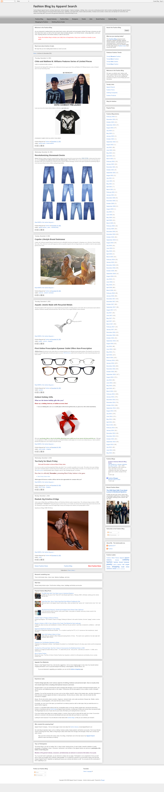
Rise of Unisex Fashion (40, 653)
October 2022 (110, 139)
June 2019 (110, 248)
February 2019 (111, 259)
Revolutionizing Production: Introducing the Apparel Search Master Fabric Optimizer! (62, 609)
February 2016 (111, 360)
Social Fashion (100, 19)
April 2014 (109, 422)
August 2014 (110, 411)
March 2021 (110, 189)
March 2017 (110, 324)
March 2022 (110, 158)
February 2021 (111, 192)
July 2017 (109, 312)
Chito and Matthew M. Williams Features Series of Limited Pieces (63, 61)
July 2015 (109, 380)
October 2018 (110, 270)
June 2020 (110, 214)
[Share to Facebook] (41, 146)
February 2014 (111, 427)
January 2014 (110, 430)
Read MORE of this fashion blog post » (44, 222)
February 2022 (111, 161)
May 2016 (109, 352)
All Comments (112, 535)
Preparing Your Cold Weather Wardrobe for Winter (47, 642)
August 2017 (110, 310)
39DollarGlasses (67, 353)
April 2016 (109, 354)
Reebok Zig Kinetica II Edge (47, 499)
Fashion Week (111, 557)
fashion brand (42, 143)
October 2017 (110, 304)
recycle (45, 341)
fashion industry (74, 727)
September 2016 (111, 340)
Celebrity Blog (112, 19)
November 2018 (111, 268)
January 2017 (110, 329)
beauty (117, 560)
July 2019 (109, 245)
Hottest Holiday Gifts (44, 397)
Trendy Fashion (114, 56)
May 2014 (109, 419)
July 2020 (109, 212)
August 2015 (110, 377)
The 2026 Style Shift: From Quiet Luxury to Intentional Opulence (58, 593)
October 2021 (110, 169)
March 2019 (110, 256)
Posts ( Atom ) (71, 570)
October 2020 (110, 203)
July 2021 (109, 178)
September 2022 (111, 141)
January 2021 (110, 195)
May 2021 (109, 183)
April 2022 (109, 155)
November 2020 (111, 200)
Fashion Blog (39, 19)
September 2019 (111, 240)
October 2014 (110, 405)
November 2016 (111, 335)
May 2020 (109, 217)
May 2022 (109, 153)
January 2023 (110, 136)
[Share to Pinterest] (43, 146)
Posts (110, 532)
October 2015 (110, 371)
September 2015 (111, 374)
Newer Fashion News (41, 566)
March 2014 (110, 425)
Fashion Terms (111, 89)
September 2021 (111, 172)
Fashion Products (111, 95)
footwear (126, 562)
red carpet (125, 564)
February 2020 (111, 226)
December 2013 (111, 433)
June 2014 (110, 416)
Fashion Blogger (113, 478)
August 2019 (110, 242)
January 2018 (110, 296)
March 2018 (110, 290)
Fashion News (64, 19)
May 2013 (109, 453)
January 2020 (110, 228)
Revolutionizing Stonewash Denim (50, 155)
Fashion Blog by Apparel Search (55, 6)
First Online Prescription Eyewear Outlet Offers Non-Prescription (63, 348)
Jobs (90, 19)
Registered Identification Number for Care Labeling (47, 628)
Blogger (103, 780)
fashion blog (53, 709)
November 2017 (111, 301)
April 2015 (109, 388)
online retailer (42, 449)
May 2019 (109, 251)
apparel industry (43, 227)
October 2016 (110, 338)
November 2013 (111, 436)
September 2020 (111, 206)
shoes (40, 557)
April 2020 (109, 220)
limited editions (50, 143)
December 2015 (111, 366)
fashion (109, 562)
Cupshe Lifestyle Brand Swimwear (50, 239)
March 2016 (110, 357)
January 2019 (110, 262)
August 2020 (110, 209)
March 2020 (110, 223)
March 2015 (110, 391)
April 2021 (109, 186)
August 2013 (110, 444)
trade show (125, 567)
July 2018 (109, 279)
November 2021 (111, 167)
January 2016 (110, 363)
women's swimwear (49, 292)
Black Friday (42, 487)
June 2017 (110, 315)
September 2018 (111, 273)
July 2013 (109, 447)
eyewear (41, 390)
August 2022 (110, 144)
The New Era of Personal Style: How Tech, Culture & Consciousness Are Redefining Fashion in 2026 (60, 648)
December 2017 (111, 298)
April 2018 (109, 287)
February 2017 (111, 326)
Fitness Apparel (119, 557)
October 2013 (110, 439)
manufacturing (54, 227)
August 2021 (110, 175)
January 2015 (110, 397)
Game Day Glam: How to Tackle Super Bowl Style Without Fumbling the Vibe (61, 601)
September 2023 (111, 125)
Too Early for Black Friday (46, 461)
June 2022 (110, 150)
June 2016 (110, 349)
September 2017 (111, 307)
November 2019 (111, 234)
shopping (50, 341)
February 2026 (111, 116)
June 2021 (110, 181)
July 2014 (109, 413)
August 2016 (110, 343)
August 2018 (110, 276)
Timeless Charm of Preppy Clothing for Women (46, 617)
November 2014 (111, 402)
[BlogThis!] (37, 146)
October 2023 (110, 122)
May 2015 (109, 385)
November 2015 (111, 369)
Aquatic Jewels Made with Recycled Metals (53, 305)
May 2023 (109, 133)
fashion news (122, 45)
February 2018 (111, 293)
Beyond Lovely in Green (114, 479)
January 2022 (110, 164)
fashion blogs (71, 717)
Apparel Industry (52, 19)
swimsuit (41, 292)
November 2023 (111, 119)
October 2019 (110, 237)
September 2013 (111, 441)
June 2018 (110, 282)
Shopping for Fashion (41, 22)
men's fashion (117, 564)
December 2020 (111, 198)
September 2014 (111, 408)
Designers (75, 19)
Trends (84, 19)
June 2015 (110, 383)
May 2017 (109, 318)
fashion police (40, 470)
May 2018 (109, 284)
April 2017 (109, 321)
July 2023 (109, 130)
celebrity (125, 560)
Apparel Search (111, 87)
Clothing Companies (112, 92)
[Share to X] (39, 146)
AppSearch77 (112, 545)
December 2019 (111, 231)
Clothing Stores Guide (58, 22)
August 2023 (110, 127)
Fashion (110, 548)
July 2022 (109, 147)
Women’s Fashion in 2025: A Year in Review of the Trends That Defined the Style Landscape (58, 623)
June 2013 (110, 450)
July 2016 (109, 346)
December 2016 (111, 332)
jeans (49, 227)
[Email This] (35, 146)
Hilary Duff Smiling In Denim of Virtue (51, 634)
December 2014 (111, 399)
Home (35, 53)
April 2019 (109, 254)
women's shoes (111, 568)
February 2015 (111, 394)
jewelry (40, 341)
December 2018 (111, 265)
